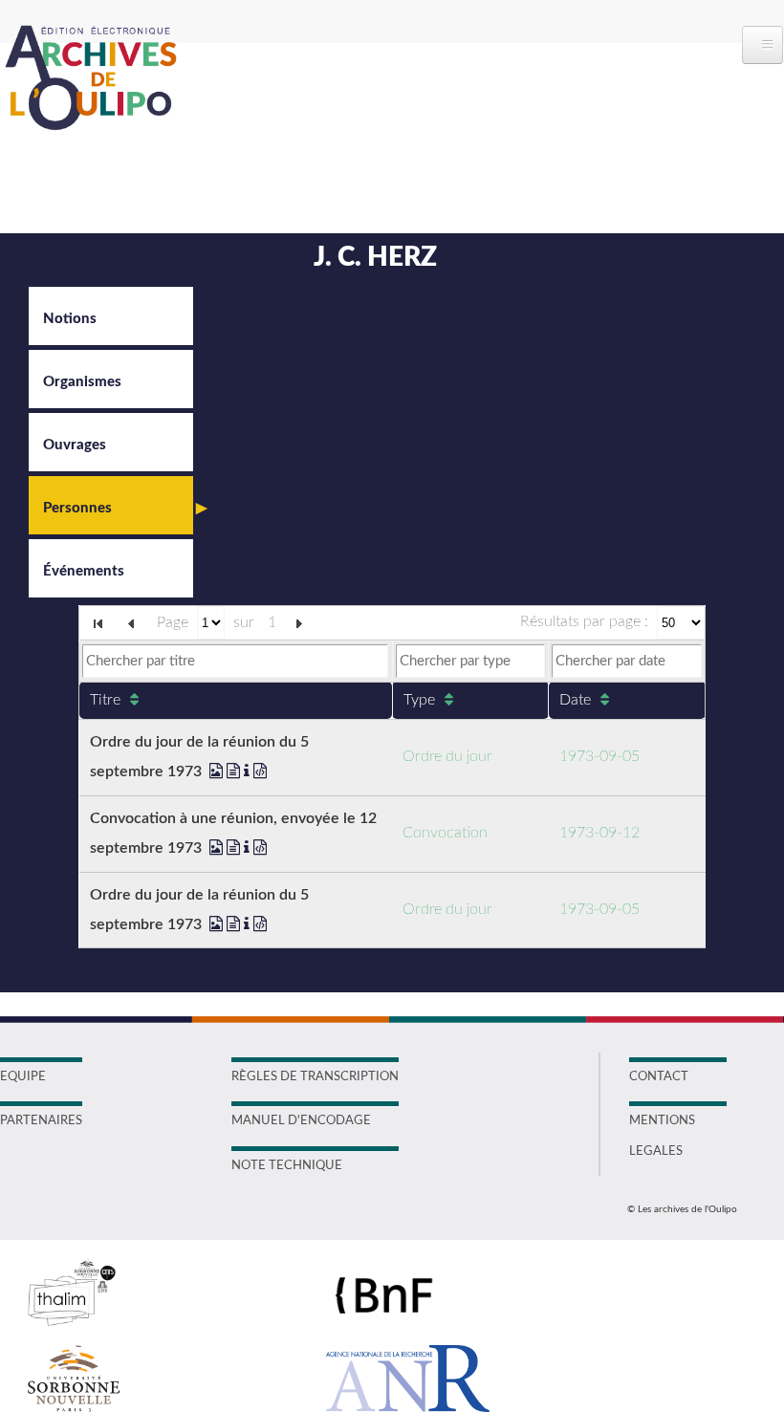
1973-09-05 (599, 756)
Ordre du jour (447, 756)
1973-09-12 (599, 832)
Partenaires (41, 1121)
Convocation (445, 832)
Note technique (286, 1166)
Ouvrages (74, 445)
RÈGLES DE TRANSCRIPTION (315, 1077)
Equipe (23, 1077)
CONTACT (658, 1077)
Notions (70, 319)
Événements (83, 571)
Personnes (77, 508)
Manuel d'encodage (301, 1121)
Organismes (82, 382)
